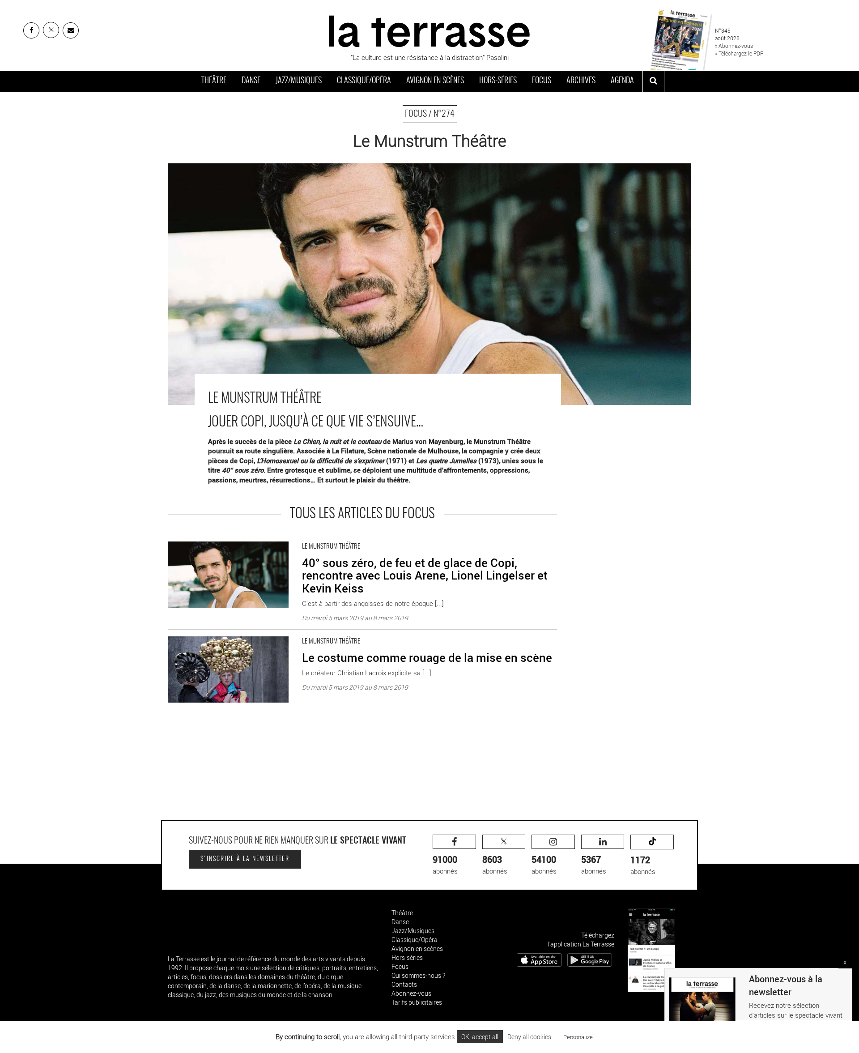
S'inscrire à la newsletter (244, 859)
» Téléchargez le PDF (739, 53)
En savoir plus (188, 539)
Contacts (404, 984)
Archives (580, 81)
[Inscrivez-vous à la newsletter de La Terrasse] (71, 30)
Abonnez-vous (411, 993)
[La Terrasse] (429, 30)
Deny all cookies (529, 1036)
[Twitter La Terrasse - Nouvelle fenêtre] (51, 30)
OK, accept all (479, 1036)
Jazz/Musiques (299, 81)
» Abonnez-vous (734, 45)
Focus (541, 81)
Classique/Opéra (364, 81)
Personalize (578, 1037)
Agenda (622, 81)
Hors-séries (498, 81)
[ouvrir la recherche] (653, 81)
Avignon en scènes (435, 81)
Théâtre (213, 81)
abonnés (445, 864)
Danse (251, 81)
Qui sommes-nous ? (418, 975)
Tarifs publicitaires (416, 1002)
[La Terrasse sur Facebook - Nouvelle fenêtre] (31, 30)
